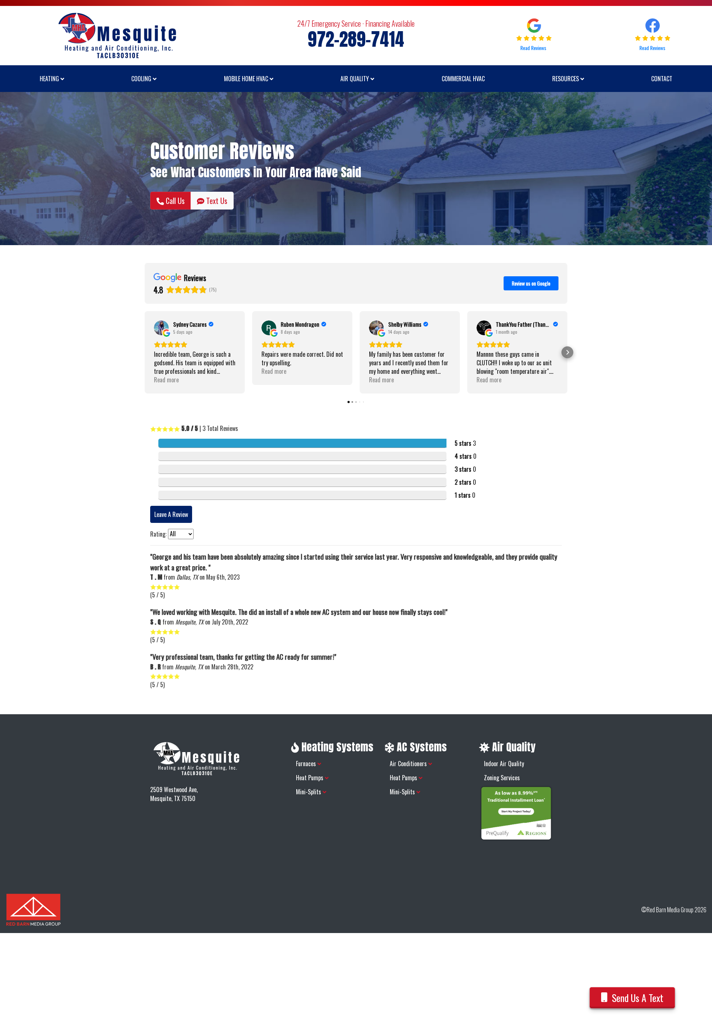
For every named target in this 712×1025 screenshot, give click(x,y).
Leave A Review (171, 514)
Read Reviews (533, 48)
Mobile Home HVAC (247, 78)
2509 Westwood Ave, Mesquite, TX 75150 (174, 794)
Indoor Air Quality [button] (504, 763)
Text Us (215, 200)
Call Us (174, 200)
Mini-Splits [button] (309, 791)
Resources (566, 78)
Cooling (142, 78)
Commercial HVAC (463, 78)
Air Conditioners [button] (409, 763)
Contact (661, 78)
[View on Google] (161, 327)
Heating (50, 78)
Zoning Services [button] (502, 777)
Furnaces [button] (306, 763)
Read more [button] (166, 380)
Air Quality (355, 78)
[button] (145, 352)
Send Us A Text (637, 998)
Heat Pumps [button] (310, 777)
